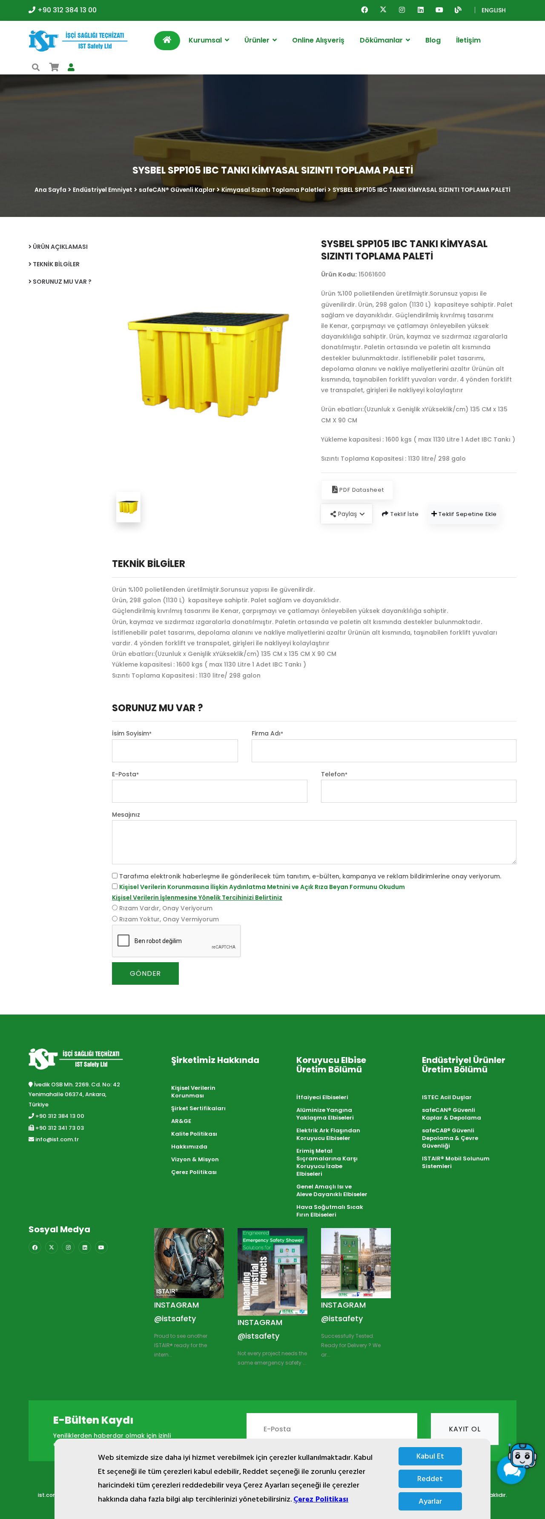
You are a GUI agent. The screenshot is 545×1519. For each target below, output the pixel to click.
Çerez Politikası (320, 1499)
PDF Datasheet (362, 489)
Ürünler (257, 40)
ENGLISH (494, 10)
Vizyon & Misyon (195, 1159)
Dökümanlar (382, 40)
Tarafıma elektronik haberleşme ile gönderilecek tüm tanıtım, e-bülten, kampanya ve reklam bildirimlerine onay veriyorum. (310, 876)
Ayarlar (430, 1501)
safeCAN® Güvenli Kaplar (177, 190)
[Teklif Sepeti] (54, 67)
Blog (433, 40)
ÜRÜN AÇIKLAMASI (60, 246)
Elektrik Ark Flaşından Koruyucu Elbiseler (328, 1134)
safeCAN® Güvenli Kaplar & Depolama (451, 1114)
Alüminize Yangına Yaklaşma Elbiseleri (325, 1114)
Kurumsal (206, 40)
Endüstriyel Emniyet (102, 190)
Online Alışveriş (318, 40)
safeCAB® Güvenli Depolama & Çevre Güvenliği (450, 1138)
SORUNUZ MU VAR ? (62, 281)
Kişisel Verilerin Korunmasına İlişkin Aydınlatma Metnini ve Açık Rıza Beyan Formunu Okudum (262, 887)
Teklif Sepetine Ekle (467, 514)
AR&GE (181, 1121)
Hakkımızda (189, 1147)
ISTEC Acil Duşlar (447, 1097)
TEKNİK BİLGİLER (56, 264)
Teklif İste (404, 514)
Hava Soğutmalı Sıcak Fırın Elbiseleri (329, 1211)
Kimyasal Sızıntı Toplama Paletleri (273, 190)
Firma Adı (267, 733)
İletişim (468, 40)
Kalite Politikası (194, 1134)
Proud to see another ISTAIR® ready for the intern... (180, 1345)
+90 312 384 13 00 (67, 10)
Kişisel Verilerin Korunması (193, 1092)
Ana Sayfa (50, 190)
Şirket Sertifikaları (198, 1108)
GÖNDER (145, 973)
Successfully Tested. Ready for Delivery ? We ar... (351, 1345)
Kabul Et (430, 1456)
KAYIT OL (464, 1429)
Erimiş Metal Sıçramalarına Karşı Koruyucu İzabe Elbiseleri (327, 1162)
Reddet (430, 1479)
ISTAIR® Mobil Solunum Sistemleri (456, 1162)
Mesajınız (126, 814)
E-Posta (125, 774)
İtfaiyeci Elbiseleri (322, 1097)
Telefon (334, 774)
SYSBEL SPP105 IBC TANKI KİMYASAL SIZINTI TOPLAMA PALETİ (422, 190)
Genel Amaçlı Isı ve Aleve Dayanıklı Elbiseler (331, 1190)
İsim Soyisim (132, 733)
